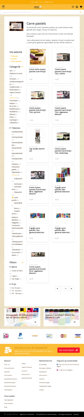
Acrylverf (24, 371)
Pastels (14, 175)
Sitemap (76, 414)
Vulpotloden (16, 172)
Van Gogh (15, 279)
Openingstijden (8, 400)
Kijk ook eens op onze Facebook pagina (68, 365)
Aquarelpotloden (27, 378)
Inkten (14, 255)
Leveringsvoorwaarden (65, 414)
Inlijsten (12, 103)
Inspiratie (7, 372)
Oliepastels (18, 192)
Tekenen (13, 98)
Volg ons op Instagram (66, 370)
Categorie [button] (15, 66)
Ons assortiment (9, 368)
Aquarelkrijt (18, 203)
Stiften (24, 363)
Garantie (41, 379)
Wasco (16, 208)
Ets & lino (13, 106)
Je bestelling (42, 364)
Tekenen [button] (15, 127)
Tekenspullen (8, 390)
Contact (41, 390)
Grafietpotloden (17, 132)
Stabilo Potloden (27, 367)
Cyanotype (13, 120)
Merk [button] (14, 266)
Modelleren (14, 112)
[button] (58, 288)
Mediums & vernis (16, 73)
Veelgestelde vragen (45, 386)
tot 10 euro (16, 288)
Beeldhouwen (14, 109)
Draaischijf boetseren (10, 379)
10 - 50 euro (16, 291)
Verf (11, 71)
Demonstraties (8, 403)
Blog (5, 407)
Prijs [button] (13, 284)
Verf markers (8, 375)
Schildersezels (14, 87)
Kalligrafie (15, 223)
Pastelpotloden (17, 159)
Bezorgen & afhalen (45, 368)
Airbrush (12, 114)
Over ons (7, 364)
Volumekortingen (44, 382)
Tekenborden (16, 233)
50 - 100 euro (17, 293)
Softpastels (18, 179)
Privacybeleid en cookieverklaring (46, 414)
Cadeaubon (14, 123)
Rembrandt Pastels (9, 382)
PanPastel (18, 184)
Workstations (14, 90)
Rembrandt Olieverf (10, 386)
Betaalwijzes (43, 372)
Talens (14, 276)
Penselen (13, 79)
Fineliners (15, 164)
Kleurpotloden (17, 148)
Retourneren (43, 375)
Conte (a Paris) (17, 271)
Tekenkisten (16, 250)
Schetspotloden (17, 137)
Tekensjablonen (17, 236)
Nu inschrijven (67, 350)
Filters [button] (13, 262)
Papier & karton (15, 92)
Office (12, 117)
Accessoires (16, 252)
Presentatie (14, 101)
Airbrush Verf (26, 374)
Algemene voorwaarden (27, 414)
